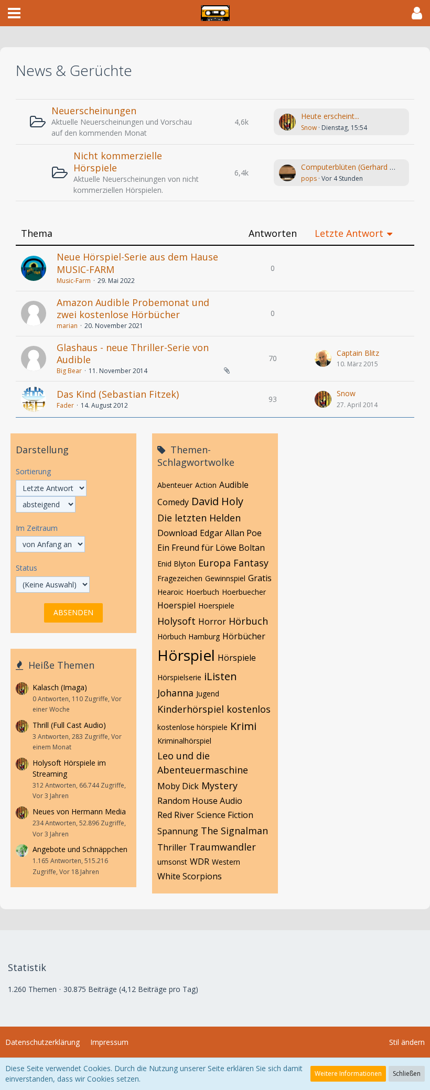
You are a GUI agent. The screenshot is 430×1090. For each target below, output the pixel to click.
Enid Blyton (176, 564)
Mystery (219, 785)
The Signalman (234, 830)
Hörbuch (248, 621)
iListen (220, 676)
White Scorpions (189, 876)
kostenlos (249, 709)
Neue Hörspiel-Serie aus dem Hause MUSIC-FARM (137, 263)
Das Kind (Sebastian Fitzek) (118, 394)
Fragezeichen (179, 578)
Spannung (177, 831)
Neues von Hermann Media (79, 811)
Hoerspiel (176, 605)
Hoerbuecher (244, 592)
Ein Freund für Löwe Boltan (211, 547)
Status (26, 568)
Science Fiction (225, 815)
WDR (199, 861)
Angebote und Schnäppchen (80, 849)
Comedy (173, 502)
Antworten (273, 233)
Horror (212, 621)
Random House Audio (199, 800)
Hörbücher (243, 636)
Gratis (260, 578)
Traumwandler (222, 847)
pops (309, 178)
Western (226, 862)
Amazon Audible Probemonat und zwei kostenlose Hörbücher (133, 308)
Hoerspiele (216, 606)
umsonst (172, 862)
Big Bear (69, 370)
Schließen (407, 1073)
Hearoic (170, 592)
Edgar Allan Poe (231, 533)
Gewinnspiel (225, 578)
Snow (309, 127)
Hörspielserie (179, 677)
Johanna (175, 692)
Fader (65, 405)
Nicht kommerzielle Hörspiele (117, 161)
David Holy (217, 501)
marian (67, 325)
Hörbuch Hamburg (188, 636)
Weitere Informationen (348, 1073)
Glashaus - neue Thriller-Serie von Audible (133, 353)
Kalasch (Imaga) (60, 687)
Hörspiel (186, 655)
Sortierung (33, 471)
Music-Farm (74, 280)
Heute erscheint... (330, 116)
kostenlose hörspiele (192, 727)
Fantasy (250, 563)
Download (177, 533)
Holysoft (176, 621)
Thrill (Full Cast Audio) (69, 725)
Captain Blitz (358, 353)
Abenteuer (174, 485)
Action (206, 485)
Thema (36, 233)
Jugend (207, 694)
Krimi (243, 726)
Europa (214, 563)
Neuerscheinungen (93, 110)
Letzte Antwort (349, 233)
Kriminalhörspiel (184, 741)
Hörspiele (237, 657)
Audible (234, 484)
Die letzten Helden (199, 517)
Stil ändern (407, 1042)
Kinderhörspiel (190, 709)
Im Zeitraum (37, 528)
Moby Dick (178, 786)
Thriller (172, 847)
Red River (175, 815)
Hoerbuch (202, 592)
